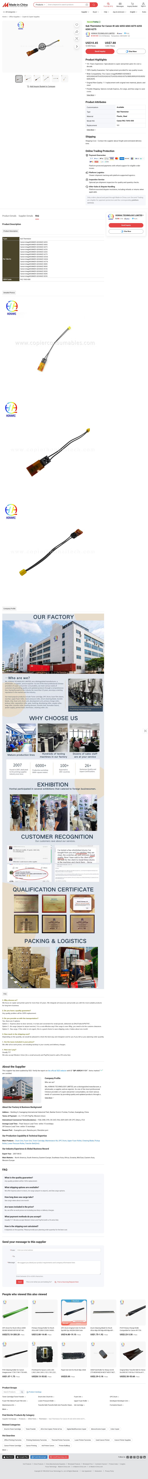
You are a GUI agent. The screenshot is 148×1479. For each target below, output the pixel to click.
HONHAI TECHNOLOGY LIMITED (103, 33)
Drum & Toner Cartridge (12, 1429)
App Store (8, 1457)
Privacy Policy (109, 1471)
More (4, 1450)
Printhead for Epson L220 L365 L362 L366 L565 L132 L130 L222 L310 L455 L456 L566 (44, 1372)
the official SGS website (57, 1070)
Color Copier (115, 1429)
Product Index (113, 1464)
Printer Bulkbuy (64, 1445)
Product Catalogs (34, 1392)
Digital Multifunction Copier (76, 1429)
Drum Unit (19, 1140)
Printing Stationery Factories (36, 1440)
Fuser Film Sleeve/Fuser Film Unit (14, 1401)
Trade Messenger (39, 1457)
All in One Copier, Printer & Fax (51, 1429)
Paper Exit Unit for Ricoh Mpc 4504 (73, 1370)
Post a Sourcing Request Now (67, 1282)
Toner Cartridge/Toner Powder (13, 1397)
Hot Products (27, 1464)
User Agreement (87, 1471)
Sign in (143, 6)
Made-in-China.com (64, 1467)
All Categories (10, 12)
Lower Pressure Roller (16, 1143)
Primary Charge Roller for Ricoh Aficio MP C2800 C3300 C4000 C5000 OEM (43, 1330)
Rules (144, 12)
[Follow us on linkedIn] (144, 1457)
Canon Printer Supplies (122, 1440)
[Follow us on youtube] (138, 1457)
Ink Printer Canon (48, 1445)
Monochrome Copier (98, 1429)
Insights (122, 1464)
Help (105, 12)
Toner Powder (31, 1429)
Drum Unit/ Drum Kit (45, 1397)
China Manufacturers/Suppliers (55, 1464)
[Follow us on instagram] (134, 1457)
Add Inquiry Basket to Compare (42, 86)
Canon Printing (31, 1445)
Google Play (22, 1457)
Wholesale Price (88, 1464)
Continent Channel (101, 1464)
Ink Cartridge (78, 1405)
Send (20, 1282)
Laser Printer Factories (83, 1440)
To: (14, 1256)
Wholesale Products (74, 1464)
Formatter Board (116, 1405)
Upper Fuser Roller (74, 1140)
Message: (11, 1262)
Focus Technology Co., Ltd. (57, 1471)
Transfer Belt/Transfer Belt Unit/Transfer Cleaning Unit (57, 1405)
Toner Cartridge (39, 1140)
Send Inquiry (100, 51)
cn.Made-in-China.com (96, 1467)
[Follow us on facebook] (127, 1457)
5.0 (119, 219)
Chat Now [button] (133, 51)
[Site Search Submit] (94, 4)
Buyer (95, 12)
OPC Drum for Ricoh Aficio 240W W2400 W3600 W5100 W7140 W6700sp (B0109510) (14, 1330)
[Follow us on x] (131, 1457)
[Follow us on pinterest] (141, 1457)
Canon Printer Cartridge (12, 1445)
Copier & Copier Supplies (31, 17)
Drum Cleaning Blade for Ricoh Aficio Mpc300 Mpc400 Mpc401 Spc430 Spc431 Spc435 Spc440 (101, 1330)
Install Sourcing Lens (59, 1457)
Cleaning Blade (88, 1140)
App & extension (118, 12)
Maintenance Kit (51, 1140)
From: (13, 1250)
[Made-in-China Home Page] (15, 4)
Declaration (98, 1471)
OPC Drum (63, 1140)
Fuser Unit (28, 1140)
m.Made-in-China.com (79, 1467)
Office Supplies (14, 17)
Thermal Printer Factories (61, 1440)
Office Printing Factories (12, 1440)
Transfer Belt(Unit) (32, 1143)
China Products (38, 1464)
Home (4, 17)
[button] (87, 5)
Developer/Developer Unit (119, 1401)
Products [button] (39, 4)
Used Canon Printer (103, 1440)
